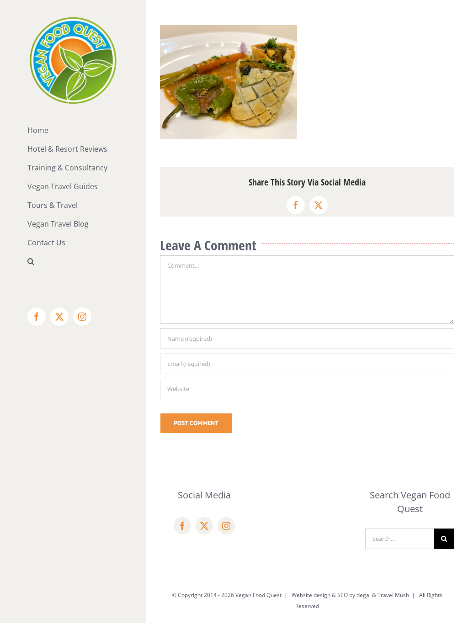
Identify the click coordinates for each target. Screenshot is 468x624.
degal (363, 595)
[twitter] (204, 525)
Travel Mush (393, 595)
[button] (73, 261)
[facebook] (182, 525)
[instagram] (226, 525)
